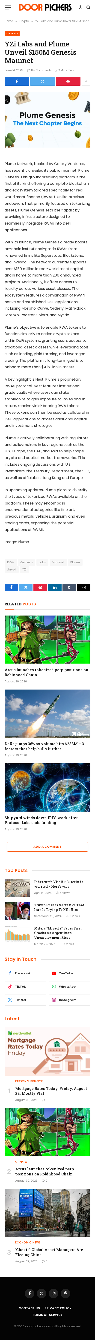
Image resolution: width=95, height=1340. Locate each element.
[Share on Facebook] (17, 81)
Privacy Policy (58, 1308)
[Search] (88, 7)
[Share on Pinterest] (68, 81)
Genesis (26, 562)
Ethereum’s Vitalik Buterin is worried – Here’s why (58, 884)
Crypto (12, 33)
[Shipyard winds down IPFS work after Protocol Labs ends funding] (47, 787)
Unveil (11, 569)
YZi (24, 569)
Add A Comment (47, 846)
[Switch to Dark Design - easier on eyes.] (80, 7)
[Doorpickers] (46, 7)
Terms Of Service (47, 1315)
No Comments (41, 70)
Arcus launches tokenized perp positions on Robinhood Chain (44, 1171)
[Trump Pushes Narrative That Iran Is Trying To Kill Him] (17, 911)
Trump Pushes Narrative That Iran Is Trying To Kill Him (59, 907)
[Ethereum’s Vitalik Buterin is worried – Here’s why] (17, 888)
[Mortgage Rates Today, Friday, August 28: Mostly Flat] (47, 1051)
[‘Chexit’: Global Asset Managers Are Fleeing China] (47, 1213)
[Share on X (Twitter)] (42, 81)
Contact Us (29, 1308)
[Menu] (8, 7)
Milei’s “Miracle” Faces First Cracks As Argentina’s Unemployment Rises (58, 933)
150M (11, 562)
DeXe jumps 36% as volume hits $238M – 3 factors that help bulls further (44, 746)
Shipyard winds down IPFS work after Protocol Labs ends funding (41, 820)
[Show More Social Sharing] (86, 81)
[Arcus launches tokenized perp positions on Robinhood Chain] (47, 640)
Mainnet (58, 562)
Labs (42, 562)
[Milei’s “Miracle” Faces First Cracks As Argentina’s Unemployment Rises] (17, 934)
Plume (75, 562)
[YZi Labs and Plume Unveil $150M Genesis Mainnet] (47, 120)
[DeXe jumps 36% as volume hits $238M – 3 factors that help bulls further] (47, 714)
